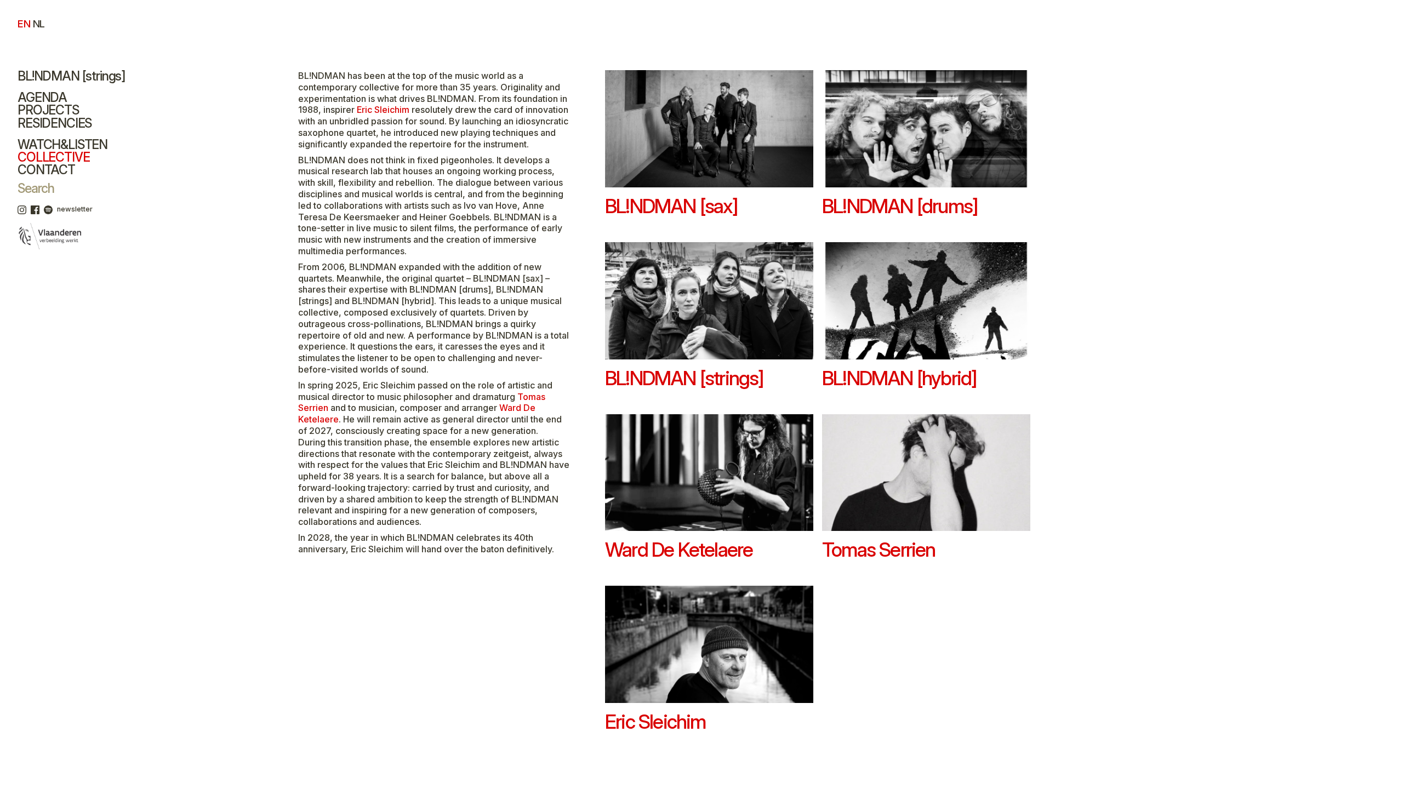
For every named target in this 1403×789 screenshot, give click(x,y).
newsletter (75, 209)
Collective (53, 157)
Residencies (55, 123)
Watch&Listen (62, 144)
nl (39, 24)
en (24, 24)
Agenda (42, 97)
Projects (48, 110)
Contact (46, 170)
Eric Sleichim (383, 109)
